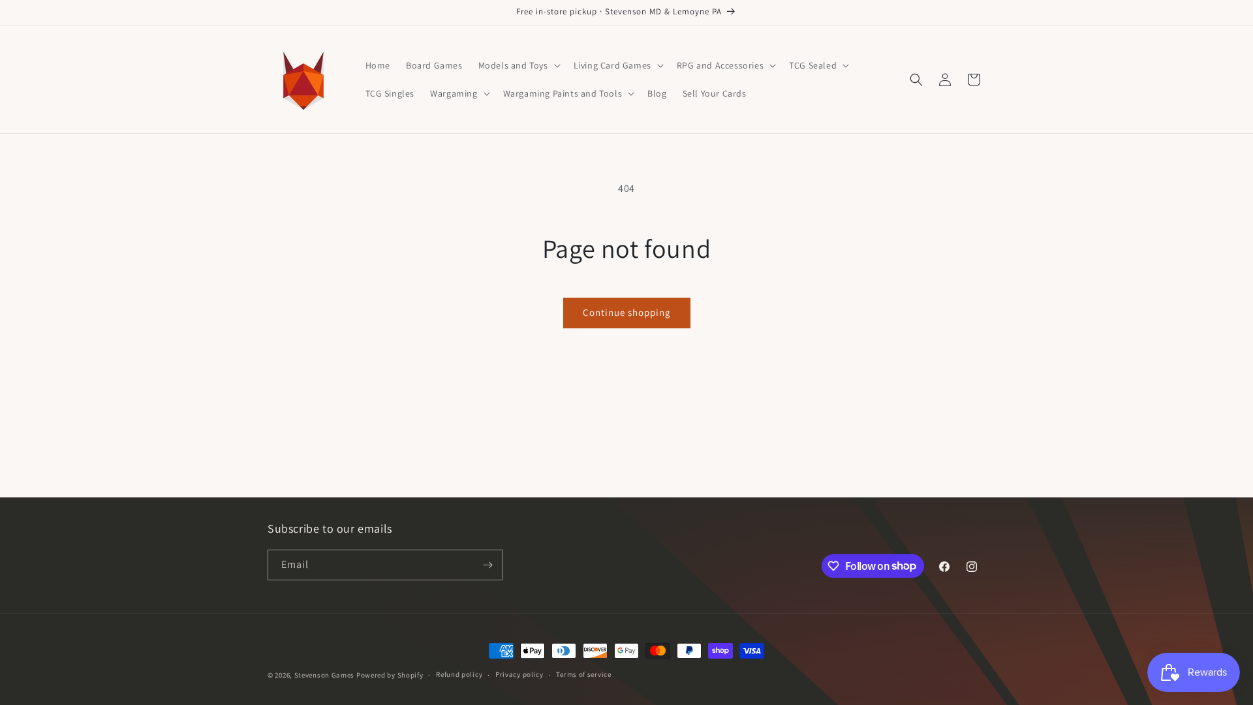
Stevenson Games (324, 675)
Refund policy (459, 674)
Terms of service (583, 674)
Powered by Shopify (390, 675)
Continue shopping (627, 312)
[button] (518, 65)
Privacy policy (519, 674)
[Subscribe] (487, 565)
